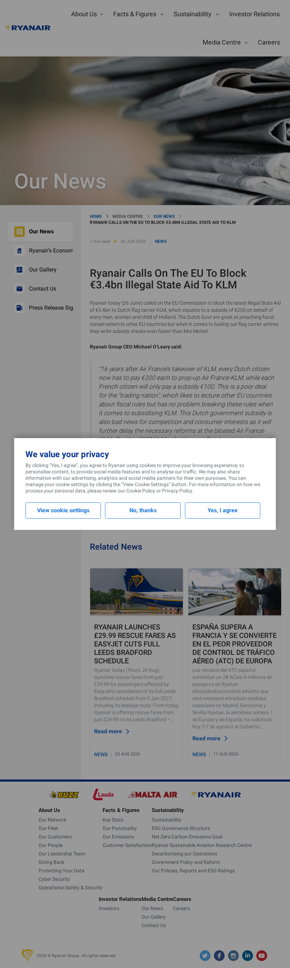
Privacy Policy (177, 491)
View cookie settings (63, 510)
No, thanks (143, 510)
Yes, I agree (223, 510)
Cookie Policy (140, 491)
